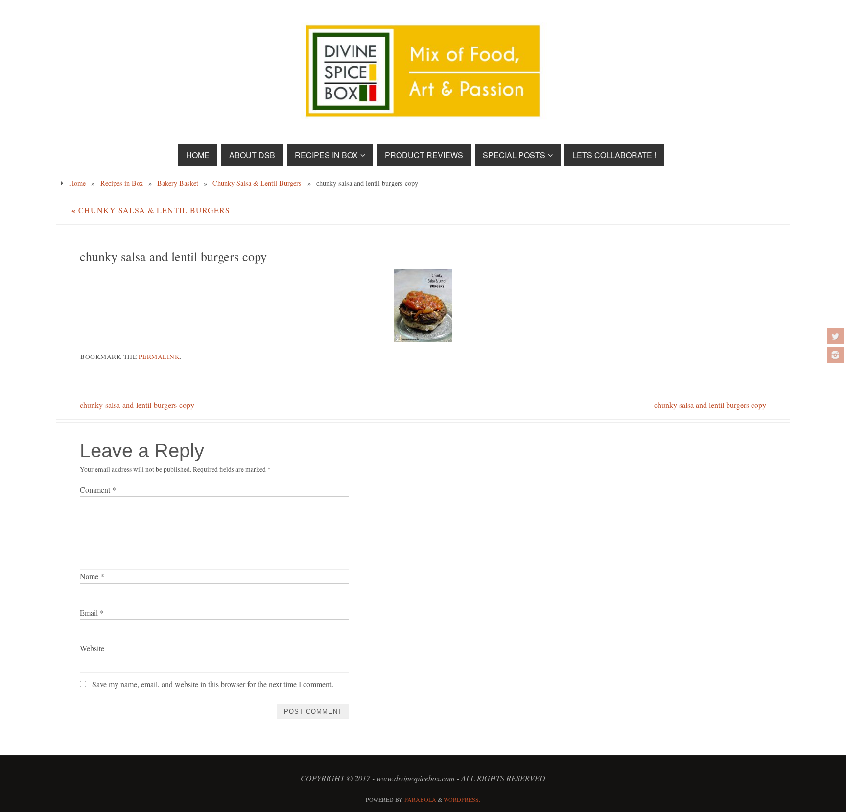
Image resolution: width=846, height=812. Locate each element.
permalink (159, 356)
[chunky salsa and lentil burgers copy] (423, 305)
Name (92, 576)
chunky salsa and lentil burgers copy (710, 405)
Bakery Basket (177, 183)
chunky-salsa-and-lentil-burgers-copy (137, 405)
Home (77, 183)
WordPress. (462, 799)
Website (92, 648)
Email (92, 612)
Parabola (420, 799)
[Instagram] (835, 355)
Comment (98, 489)
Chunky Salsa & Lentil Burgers (257, 183)
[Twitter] (835, 336)
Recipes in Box (121, 183)
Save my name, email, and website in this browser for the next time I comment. (212, 684)
